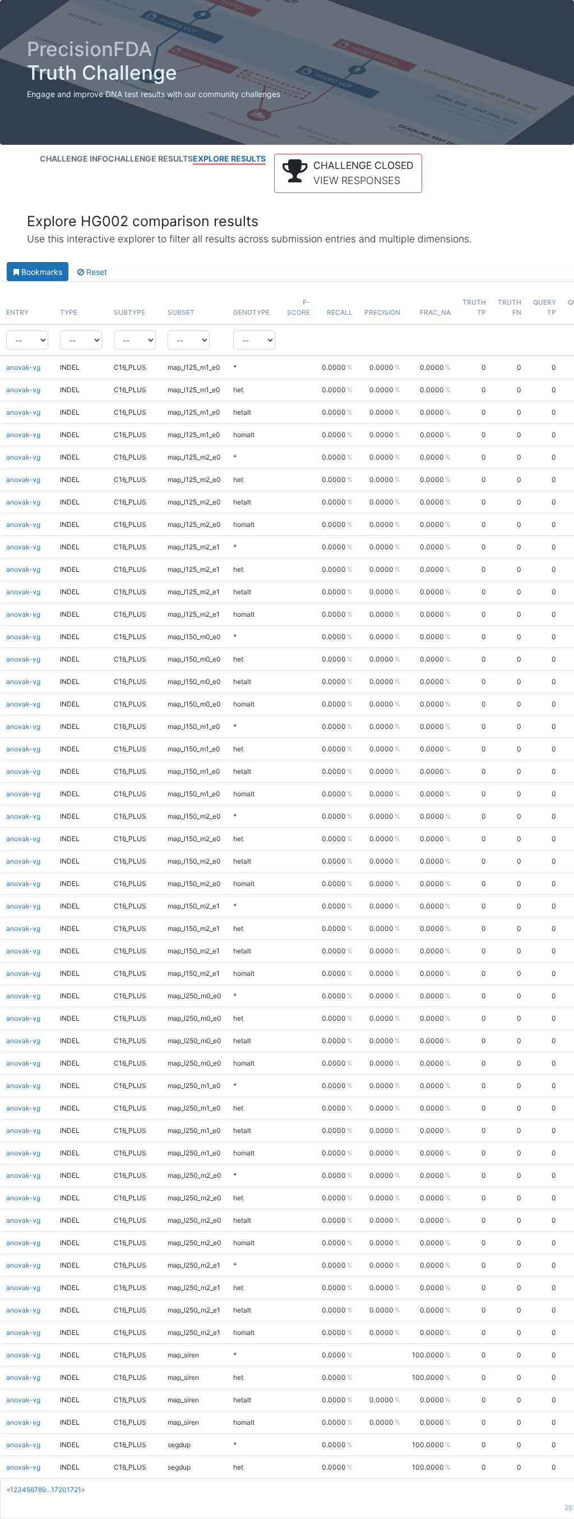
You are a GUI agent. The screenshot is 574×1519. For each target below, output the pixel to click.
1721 (74, 1489)
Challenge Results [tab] (150, 158)
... (48, 1489)
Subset (181, 312)
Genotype (251, 312)
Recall (340, 312)
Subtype (129, 312)
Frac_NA (435, 312)
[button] (348, 173)
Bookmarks (40, 272)
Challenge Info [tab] (74, 158)
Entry (17, 312)
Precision (382, 312)
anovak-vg (23, 367)
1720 (59, 1489)
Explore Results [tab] (229, 158)
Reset (95, 272)
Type (68, 312)
